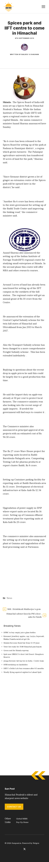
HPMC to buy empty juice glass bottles (20, 632)
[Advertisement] (24, 705)
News (9, 598)
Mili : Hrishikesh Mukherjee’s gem (24, 609)
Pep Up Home (22, 822)
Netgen (36, 843)
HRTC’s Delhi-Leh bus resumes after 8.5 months (24, 668)
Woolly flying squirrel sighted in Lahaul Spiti (22, 672)
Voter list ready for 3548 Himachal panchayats (23, 647)
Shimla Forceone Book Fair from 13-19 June (22, 643)
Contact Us (14, 807)
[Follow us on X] (24, 849)
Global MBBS (21, 818)
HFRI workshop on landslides (16, 665)
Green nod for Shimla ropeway (16, 650)
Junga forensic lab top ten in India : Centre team (24, 661)
